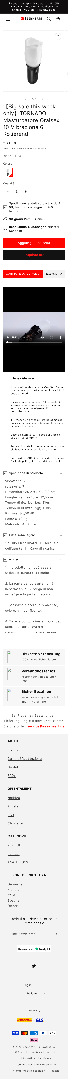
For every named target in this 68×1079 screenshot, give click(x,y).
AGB (11, 815)
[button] (8, 18)
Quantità (9, 183)
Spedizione (9, 148)
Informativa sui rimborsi (40, 1052)
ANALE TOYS (18, 862)
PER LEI (14, 854)
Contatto (15, 767)
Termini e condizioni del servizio (36, 1064)
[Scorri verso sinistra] (25, 99)
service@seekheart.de (46, 726)
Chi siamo (15, 823)
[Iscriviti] (55, 934)
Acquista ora (33, 255)
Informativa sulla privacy (36, 1058)
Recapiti (55, 1070)
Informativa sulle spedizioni (29, 1070)
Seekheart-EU (31, 1047)
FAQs (12, 776)
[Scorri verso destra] (43, 99)
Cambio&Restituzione (25, 759)
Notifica (14, 798)
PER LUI (14, 845)
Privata (13, 806)
